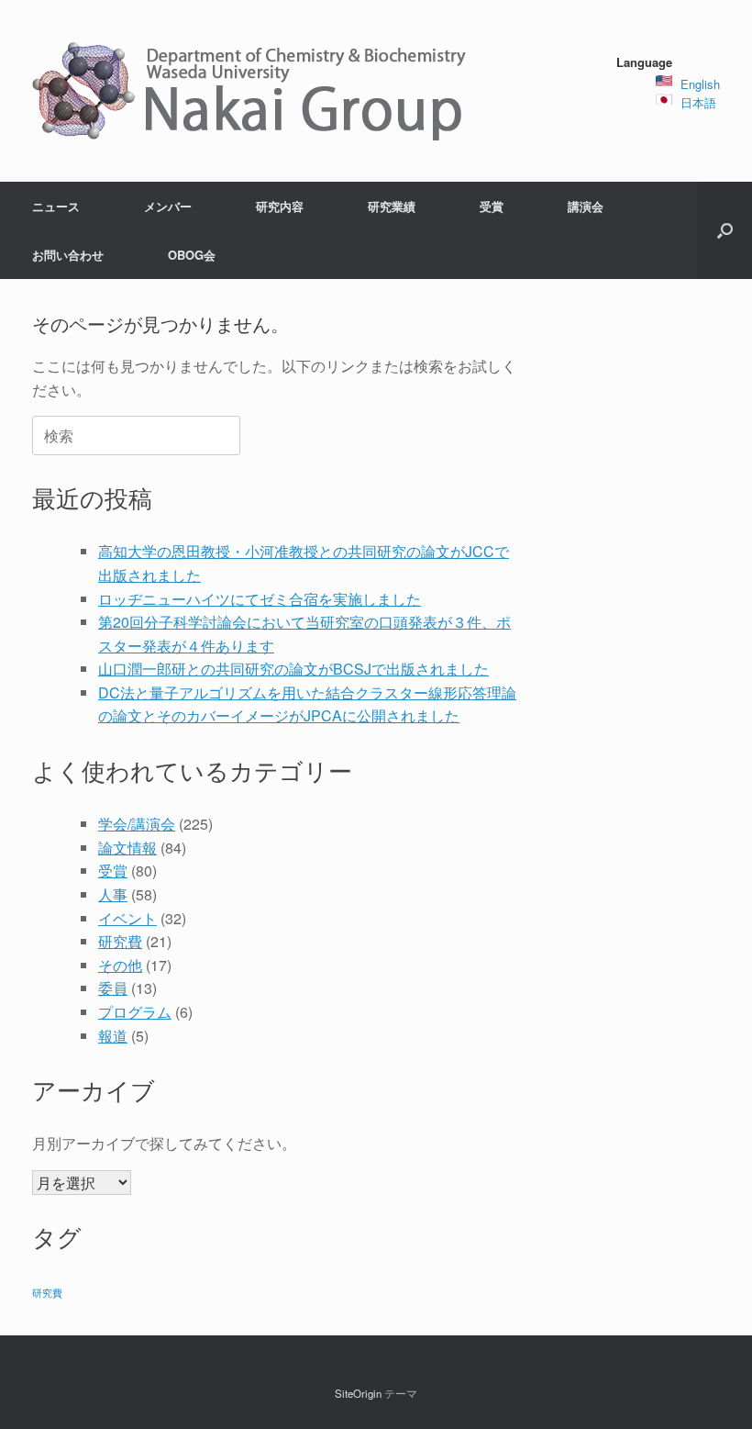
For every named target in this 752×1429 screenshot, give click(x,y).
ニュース (56, 206)
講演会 (585, 206)
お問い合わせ (68, 254)
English (700, 84)
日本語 (698, 102)
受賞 (491, 206)
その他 (120, 965)
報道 (112, 1035)
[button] (725, 230)
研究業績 (391, 206)
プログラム (134, 1011)
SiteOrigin (358, 1393)
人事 (112, 894)
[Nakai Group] (251, 90)
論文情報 (127, 847)
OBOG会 (192, 254)
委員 (112, 988)
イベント (127, 918)
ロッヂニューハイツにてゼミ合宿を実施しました (259, 598)
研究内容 (280, 206)
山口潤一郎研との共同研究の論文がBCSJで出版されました (293, 668)
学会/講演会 (136, 823)
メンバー (168, 206)
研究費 (120, 941)
